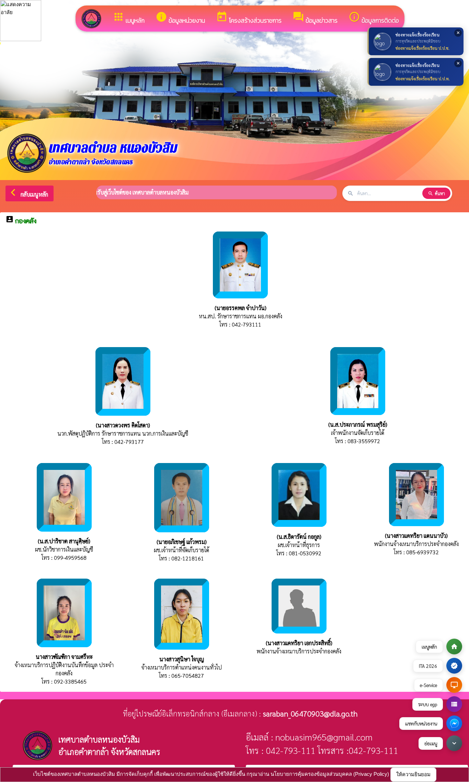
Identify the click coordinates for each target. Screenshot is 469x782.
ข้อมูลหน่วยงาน (180, 18)
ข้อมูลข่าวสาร (315, 18)
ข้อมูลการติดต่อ (373, 18)
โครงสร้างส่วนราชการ (249, 18)
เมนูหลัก (129, 18)
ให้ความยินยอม (413, 774)
